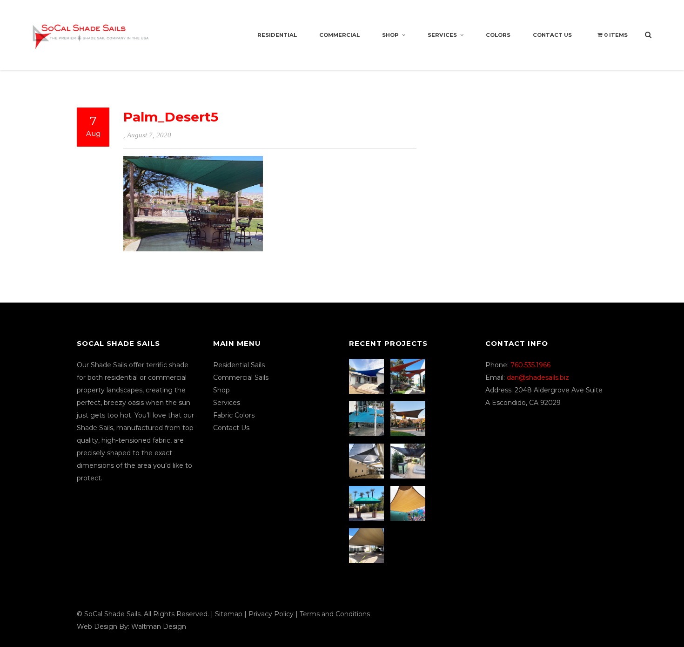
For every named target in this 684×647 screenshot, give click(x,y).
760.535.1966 (530, 365)
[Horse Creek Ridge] (409, 418)
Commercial (339, 35)
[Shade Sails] (91, 31)
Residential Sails (239, 365)
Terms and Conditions (335, 614)
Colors (498, 35)
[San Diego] (409, 461)
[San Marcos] (367, 418)
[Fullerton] (367, 545)
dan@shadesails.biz (538, 377)
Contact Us (552, 35)
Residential (277, 35)
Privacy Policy (271, 614)
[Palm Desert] (367, 503)
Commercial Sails (240, 377)
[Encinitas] (409, 376)
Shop (390, 35)
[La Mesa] (367, 376)
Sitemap (228, 614)
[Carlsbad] (409, 503)
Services (442, 35)
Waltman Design (158, 626)
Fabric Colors (234, 415)
